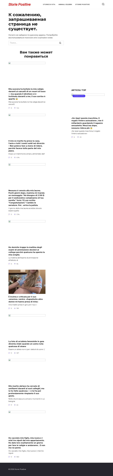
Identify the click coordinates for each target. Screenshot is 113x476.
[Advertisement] (88, 51)
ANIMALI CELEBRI (65, 4)
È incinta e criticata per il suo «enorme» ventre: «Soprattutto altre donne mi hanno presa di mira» (25, 299)
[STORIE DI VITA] (88, 114)
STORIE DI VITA (49, 4)
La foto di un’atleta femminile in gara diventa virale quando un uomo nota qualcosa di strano (26, 343)
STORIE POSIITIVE (82, 4)
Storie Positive (19, 4)
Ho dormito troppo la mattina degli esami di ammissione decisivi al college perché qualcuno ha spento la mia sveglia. (26, 251)
